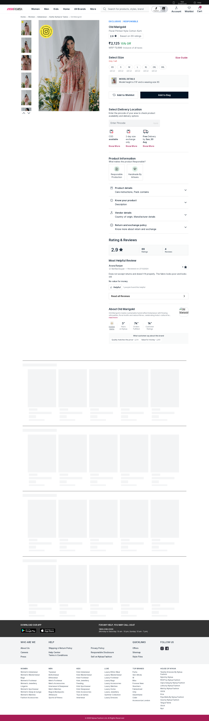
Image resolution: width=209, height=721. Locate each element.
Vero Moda (137, 675)
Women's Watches (28, 695)
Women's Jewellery (29, 683)
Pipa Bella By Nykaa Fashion (172, 697)
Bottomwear (54, 675)
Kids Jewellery (82, 680)
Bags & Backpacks (56, 692)
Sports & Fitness (55, 698)
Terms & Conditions (58, 655)
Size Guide (181, 57)
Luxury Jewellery (111, 692)
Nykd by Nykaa (166, 677)
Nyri (162, 708)
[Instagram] (162, 648)
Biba (134, 680)
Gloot (162, 705)
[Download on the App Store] (47, 631)
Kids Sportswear (83, 686)
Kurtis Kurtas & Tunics (58, 17)
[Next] (29, 113)
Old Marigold (117, 27)
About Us (25, 648)
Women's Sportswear (30, 689)
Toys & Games (82, 695)
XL (146, 67)
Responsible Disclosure (102, 652)
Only (134, 692)
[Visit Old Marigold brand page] (183, 311)
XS (112, 67)
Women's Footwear (29, 680)
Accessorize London (141, 700)
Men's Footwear (55, 680)
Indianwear (42, 17)
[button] (159, 9)
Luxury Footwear (111, 678)
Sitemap (137, 652)
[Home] (14, 9)
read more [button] (113, 318)
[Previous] (23, 113)
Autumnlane (137, 695)
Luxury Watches (111, 686)
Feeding (79, 683)
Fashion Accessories (29, 698)
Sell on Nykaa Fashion (101, 656)
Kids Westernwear (84, 675)
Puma (135, 672)
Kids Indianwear (83, 672)
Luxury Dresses (111, 698)
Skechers (137, 686)
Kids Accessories (83, 692)
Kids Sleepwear (83, 689)
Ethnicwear (53, 678)
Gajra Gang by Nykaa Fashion (172, 683)
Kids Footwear (82, 678)
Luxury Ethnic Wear (112, 672)
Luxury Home (110, 689)
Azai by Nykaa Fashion (169, 700)
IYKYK (162, 691)
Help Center (54, 652)
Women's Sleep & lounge (31, 692)
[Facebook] (167, 648)
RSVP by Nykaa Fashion (170, 680)
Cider (135, 698)
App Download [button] (182, 3)
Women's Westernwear (30, 675)
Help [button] (199, 3)
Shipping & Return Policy (60, 648)
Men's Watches (55, 689)
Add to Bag (164, 95)
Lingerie (24, 686)
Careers (24, 652)
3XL (162, 67)
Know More (114, 146)
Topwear (52, 672)
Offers (135, 648)
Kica (162, 694)
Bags (23, 678)
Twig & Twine (165, 703)
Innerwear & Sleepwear (58, 686)
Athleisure (53, 695)
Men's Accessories (57, 683)
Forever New (138, 683)
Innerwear (80, 698)
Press (23, 656)
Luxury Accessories (112, 683)
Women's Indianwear (29, 672)
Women (31, 17)
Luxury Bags (109, 680)
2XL (154, 67)
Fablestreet (137, 689)
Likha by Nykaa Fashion (170, 686)
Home (23, 17)
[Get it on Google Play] (29, 631)
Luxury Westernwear (113, 675)
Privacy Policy (97, 648)
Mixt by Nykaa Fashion (169, 688)
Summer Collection (112, 695)
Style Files (138, 656)
